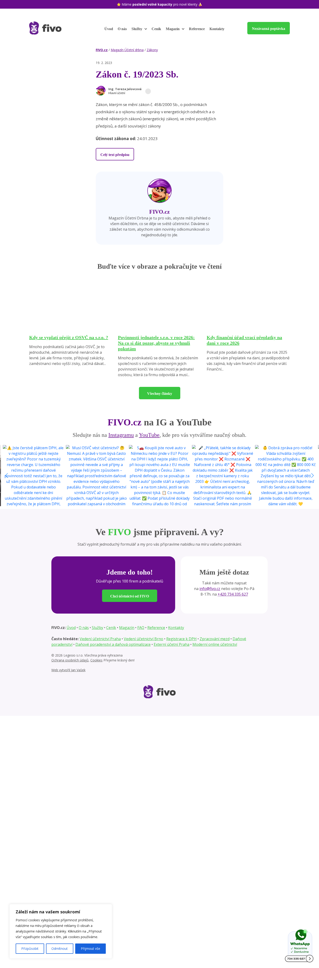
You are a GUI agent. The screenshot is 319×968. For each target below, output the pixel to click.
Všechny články (159, 394)
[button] (129, 91)
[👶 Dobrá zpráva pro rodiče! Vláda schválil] (285, 475)
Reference (197, 29)
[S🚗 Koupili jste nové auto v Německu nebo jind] (159, 475)
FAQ (140, 627)
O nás (122, 29)
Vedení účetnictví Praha (100, 638)
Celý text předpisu (114, 155)
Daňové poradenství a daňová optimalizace (113, 644)
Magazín (173, 29)
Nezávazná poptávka (268, 29)
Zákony (152, 50)
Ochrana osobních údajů (70, 660)
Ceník (156, 29)
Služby (137, 29)
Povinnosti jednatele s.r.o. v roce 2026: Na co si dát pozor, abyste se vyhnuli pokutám (156, 343)
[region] (60, 931)
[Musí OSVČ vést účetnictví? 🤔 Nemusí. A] (96, 475)
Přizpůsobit (30, 948)
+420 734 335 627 (233, 594)
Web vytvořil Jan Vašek (68, 670)
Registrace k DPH (181, 638)
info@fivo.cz (209, 588)
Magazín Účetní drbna (127, 50)
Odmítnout (59, 948)
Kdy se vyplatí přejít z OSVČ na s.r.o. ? (68, 337)
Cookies (96, 660)
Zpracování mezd (215, 638)
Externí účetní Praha (171, 644)
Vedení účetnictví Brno (143, 638)
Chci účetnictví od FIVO (129, 596)
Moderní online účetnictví (214, 644)
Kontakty (216, 29)
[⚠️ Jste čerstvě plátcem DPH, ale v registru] (33, 475)
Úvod (108, 29)
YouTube (149, 435)
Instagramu (121, 435)
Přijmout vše (90, 948)
